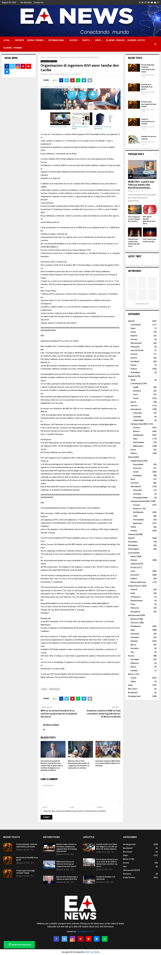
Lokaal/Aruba (136, 461)
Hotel (133, 593)
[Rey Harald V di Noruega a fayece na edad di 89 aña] (49, 880)
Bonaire (134, 358)
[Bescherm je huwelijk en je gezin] (134, 87)
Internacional (56, 40)
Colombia (137, 417)
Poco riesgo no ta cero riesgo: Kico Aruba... (134, 219)
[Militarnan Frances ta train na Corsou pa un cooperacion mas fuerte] (49, 865)
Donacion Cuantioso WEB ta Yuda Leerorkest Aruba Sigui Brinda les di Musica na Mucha (103, 714)
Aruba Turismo (35, 40)
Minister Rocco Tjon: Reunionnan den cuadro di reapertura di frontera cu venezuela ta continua (78, 764)
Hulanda (134, 641)
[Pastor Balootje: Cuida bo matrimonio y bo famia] (134, 68)
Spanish (131, 321)
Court (135, 394)
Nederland (137, 523)
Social (133, 332)
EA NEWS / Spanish (12, 48)
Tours (133, 604)
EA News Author (48, 74)
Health (135, 387)
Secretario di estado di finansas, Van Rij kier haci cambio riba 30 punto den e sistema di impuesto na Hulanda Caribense (52, 766)
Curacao (136, 428)
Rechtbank (137, 476)
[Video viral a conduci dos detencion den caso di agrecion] (135, 232)
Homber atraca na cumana (148, 137)
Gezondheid (138, 464)
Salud (133, 328)
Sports (133, 402)
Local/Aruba (136, 325)
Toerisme (134, 483)
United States (138, 420)
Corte (133, 571)
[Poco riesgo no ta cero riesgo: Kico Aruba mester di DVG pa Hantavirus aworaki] (135, 209)
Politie (133, 527)
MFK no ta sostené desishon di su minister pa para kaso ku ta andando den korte (59, 714)
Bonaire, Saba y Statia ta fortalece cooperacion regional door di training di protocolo (66, 848)
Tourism (134, 406)
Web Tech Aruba (92, 952)
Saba (135, 439)
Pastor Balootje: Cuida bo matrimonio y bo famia (148, 68)
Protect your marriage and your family (148, 104)
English (131, 376)
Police (133, 450)
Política (134, 369)
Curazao (134, 354)
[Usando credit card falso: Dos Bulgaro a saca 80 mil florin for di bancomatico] (89, 847)
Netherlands (138, 446)
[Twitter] (64, 939)
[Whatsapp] (104, 939)
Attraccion (135, 608)
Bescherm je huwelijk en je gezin (146, 86)
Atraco (133, 667)
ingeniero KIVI (54, 689)
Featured (53, 61)
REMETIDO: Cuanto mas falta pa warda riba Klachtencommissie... (141, 185)
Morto (86, 40)
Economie (137, 468)
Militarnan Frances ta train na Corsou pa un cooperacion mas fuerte (66, 864)
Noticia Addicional (138, 582)
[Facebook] (56, 939)
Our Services (26, 2)
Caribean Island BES (139, 424)
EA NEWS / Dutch (136, 40)
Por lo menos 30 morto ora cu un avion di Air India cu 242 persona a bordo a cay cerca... (107, 863)
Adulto (133, 681)
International (136, 409)
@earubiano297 (142, 303)
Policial (134, 560)
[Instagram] (72, 939)
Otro (132, 652)
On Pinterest (135, 270)
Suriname (135, 648)
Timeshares (135, 597)
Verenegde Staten (140, 498)
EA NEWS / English (115, 40)
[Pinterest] (80, 939)
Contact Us (38, 2)
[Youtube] (88, 939)
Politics (134, 453)
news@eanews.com (85, 931)
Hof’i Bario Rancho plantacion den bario (149, 220)
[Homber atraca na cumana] (134, 139)
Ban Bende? (133, 693)
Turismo (134, 339)
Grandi (133, 678)
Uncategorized (134, 696)
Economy (137, 391)
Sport (133, 479)
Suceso (73, 40)
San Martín (135, 361)
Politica (134, 564)
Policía (133, 365)
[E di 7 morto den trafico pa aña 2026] (150, 232)
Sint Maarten (138, 435)
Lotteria (134, 579)
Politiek (134, 531)
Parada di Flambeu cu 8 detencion (105, 878)
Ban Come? (132, 689)
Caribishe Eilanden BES (140, 501)
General (134, 589)
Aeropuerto (135, 612)
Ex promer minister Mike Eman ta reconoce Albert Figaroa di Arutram (107, 763)
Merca (133, 645)
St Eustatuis (133, 542)
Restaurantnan (137, 601)
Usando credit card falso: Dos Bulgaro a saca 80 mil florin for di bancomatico (106, 846)
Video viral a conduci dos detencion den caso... (134, 242)
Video (98, 40)
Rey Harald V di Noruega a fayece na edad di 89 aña (67, 878)
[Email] (96, 939)
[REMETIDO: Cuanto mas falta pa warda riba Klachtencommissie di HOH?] (142, 169)
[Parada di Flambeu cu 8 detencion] (89, 880)
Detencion (135, 663)
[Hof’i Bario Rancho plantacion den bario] (150, 209)
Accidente (135, 659)
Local (6, 40)
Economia (135, 575)
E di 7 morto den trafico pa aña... (149, 240)
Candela (134, 671)
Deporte (19, 40)
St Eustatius (135, 372)
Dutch (130, 457)
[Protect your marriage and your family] (134, 105)
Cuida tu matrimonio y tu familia (147, 121)
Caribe (44, 689)
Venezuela (135, 347)
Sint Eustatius (138, 442)
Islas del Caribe (137, 350)
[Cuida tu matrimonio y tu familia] (134, 122)
